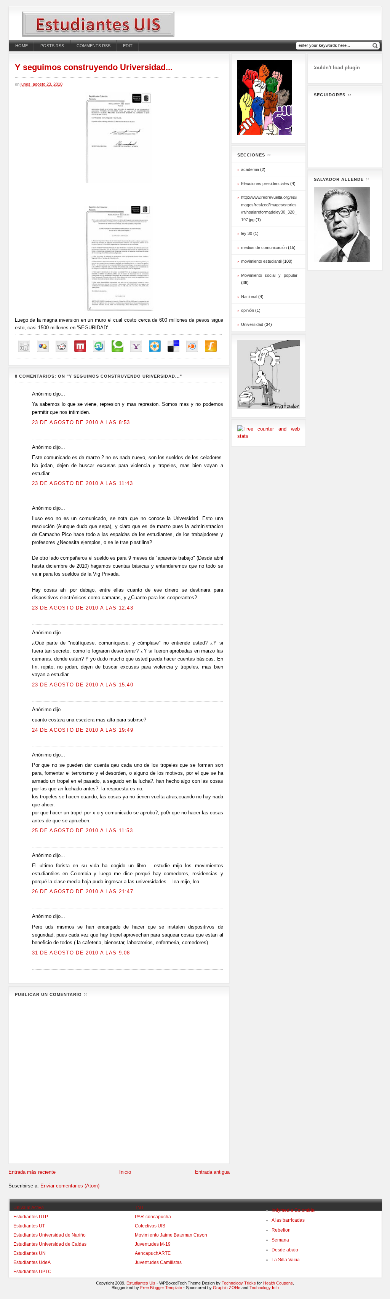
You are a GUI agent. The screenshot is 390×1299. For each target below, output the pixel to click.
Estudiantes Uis (140, 1283)
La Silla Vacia (286, 1259)
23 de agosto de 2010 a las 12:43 (83, 608)
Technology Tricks (239, 1283)
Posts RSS (52, 45)
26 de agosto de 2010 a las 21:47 (83, 891)
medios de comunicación (264, 247)
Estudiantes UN (29, 1253)
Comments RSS (93, 45)
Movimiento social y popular (269, 275)
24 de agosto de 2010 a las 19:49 (83, 730)
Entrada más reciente (32, 1172)
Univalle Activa (28, 1207)
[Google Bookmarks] (42, 346)
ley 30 (246, 233)
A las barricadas (288, 1220)
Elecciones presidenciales (265, 183)
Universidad (252, 324)
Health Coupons (278, 1283)
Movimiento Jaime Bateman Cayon (171, 1235)
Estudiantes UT (29, 1226)
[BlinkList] (192, 346)
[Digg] (24, 346)
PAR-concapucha (153, 1216)
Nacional (249, 296)
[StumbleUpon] (98, 346)
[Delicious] (173, 346)
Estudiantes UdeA (32, 1262)
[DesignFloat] (154, 346)
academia (250, 169)
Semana (280, 1240)
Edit (128, 45)
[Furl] (210, 346)
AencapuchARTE (153, 1253)
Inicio (125, 1172)
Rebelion (281, 1230)
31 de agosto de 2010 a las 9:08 (81, 953)
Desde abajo (285, 1250)
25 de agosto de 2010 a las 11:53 (82, 830)
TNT (139, 1207)
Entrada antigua (212, 1172)
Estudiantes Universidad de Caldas (49, 1244)
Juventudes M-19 (153, 1244)
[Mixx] (80, 346)
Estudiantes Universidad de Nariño (49, 1235)
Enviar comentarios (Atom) (69, 1186)
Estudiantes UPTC (32, 1271)
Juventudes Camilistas (158, 1262)
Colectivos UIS (150, 1226)
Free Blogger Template (161, 1287)
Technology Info (264, 1287)
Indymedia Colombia (293, 1210)
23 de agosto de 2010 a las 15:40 (83, 685)
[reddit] (61, 346)
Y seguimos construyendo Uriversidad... (94, 67)
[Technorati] (117, 346)
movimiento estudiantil (261, 261)
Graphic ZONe (226, 1287)
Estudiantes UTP (30, 1216)
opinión (247, 310)
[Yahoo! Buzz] (136, 346)
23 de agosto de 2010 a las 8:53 (81, 422)
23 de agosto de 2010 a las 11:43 (82, 483)
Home (21, 45)
